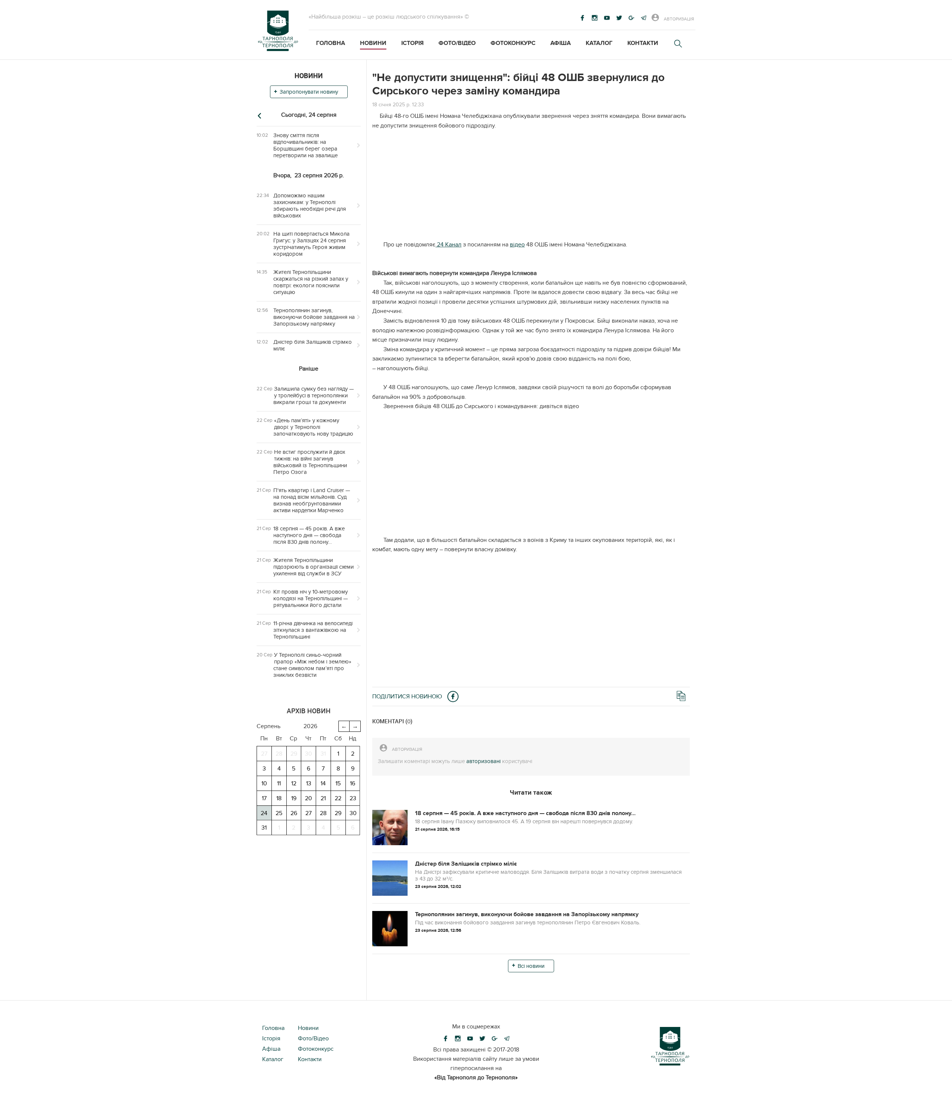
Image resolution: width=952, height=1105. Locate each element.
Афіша (560, 43)
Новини (373, 43)
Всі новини (531, 966)
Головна (330, 43)
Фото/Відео (457, 43)
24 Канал (448, 244)
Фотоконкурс (513, 43)
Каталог (599, 43)
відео (517, 244)
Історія (412, 43)
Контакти (642, 43)
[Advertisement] (531, 188)
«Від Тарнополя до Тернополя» (476, 1077)
